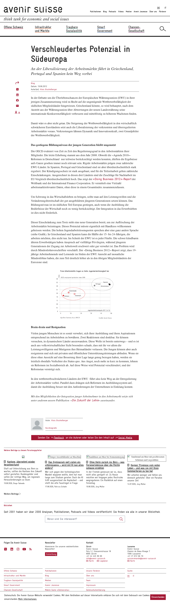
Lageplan (103, 561)
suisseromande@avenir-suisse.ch (141, 558)
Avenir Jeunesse (140, 11)
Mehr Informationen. (27, 599)
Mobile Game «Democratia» (57, 590)
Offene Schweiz (10, 571)
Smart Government (12, 585)
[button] (17, 89)
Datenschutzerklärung (95, 590)
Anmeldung (51, 554)
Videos (121, 11)
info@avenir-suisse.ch (95, 558)
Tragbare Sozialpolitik (13, 580)
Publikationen (95, 11)
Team (88, 580)
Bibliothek (8, 505)
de (158, 8)
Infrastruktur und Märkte (15, 575)
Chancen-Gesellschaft (13, 590)
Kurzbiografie (51, 428)
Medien (129, 11)
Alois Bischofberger (48, 89)
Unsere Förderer (93, 571)
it (165, 8)
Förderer (162, 11)
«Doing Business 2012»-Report (112, 179)
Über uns (153, 11)
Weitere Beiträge (11, 494)
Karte (91, 561)
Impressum (91, 585)
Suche (129, 571)
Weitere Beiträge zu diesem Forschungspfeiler (23, 450)
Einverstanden (158, 597)
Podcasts (112, 11)
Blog (105, 11)
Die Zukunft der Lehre (85, 400)
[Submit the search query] (121, 519)
